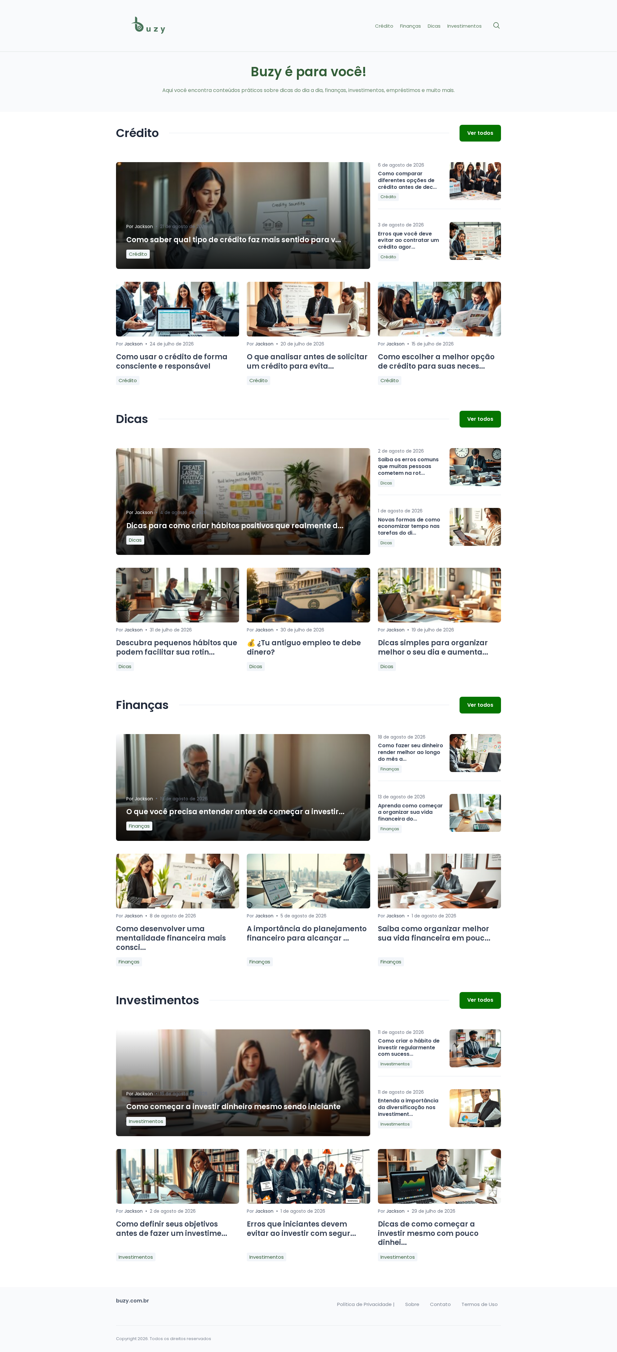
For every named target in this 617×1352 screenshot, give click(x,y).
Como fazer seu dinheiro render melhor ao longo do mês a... (410, 752)
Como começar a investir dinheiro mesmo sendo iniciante (233, 1107)
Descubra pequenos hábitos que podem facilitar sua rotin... (176, 647)
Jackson (144, 226)
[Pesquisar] (497, 26)
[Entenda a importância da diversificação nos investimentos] (475, 1108)
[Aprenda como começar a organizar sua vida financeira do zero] (475, 813)
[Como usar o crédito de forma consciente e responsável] (177, 334)
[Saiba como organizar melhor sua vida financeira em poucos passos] (439, 906)
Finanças (410, 26)
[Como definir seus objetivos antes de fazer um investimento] (177, 1202)
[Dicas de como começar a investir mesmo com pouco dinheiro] (439, 1202)
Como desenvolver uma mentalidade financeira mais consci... (171, 938)
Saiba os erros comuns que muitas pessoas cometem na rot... (408, 466)
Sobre (412, 1304)
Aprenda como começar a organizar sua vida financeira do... (410, 812)
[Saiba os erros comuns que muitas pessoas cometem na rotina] (475, 467)
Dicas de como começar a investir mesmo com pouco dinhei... (428, 1233)
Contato (440, 1304)
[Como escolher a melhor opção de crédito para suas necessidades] (439, 334)
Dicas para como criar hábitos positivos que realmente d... (235, 526)
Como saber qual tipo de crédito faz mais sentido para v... (233, 240)
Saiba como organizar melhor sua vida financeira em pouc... (434, 933)
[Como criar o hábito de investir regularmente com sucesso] (475, 1048)
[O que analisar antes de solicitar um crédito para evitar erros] (308, 334)
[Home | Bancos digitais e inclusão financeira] (161, 26)
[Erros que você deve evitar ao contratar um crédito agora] (475, 241)
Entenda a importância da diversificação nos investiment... (408, 1107)
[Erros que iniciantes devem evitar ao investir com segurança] (308, 1202)
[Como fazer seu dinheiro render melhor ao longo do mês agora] (475, 753)
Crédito (384, 26)
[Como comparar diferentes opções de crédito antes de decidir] (475, 181)
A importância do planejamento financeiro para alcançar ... (307, 933)
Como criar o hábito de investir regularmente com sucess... (409, 1047)
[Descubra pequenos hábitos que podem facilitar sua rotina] (177, 620)
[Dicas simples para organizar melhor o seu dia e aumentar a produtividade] (439, 620)
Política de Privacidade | (366, 1304)
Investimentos (464, 26)
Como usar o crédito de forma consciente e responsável (172, 361)
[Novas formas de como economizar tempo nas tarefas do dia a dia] (475, 527)
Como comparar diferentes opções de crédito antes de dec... (407, 180)
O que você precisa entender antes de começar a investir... (235, 812)
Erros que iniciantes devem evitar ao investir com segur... (301, 1228)
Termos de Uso (479, 1304)
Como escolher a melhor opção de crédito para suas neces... (436, 361)
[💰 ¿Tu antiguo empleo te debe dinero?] (308, 620)
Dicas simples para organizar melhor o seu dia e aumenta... (433, 647)
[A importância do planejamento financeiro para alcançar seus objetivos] (308, 906)
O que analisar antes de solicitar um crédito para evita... (307, 361)
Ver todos (480, 133)
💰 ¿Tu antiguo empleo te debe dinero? (304, 647)
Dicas (434, 26)
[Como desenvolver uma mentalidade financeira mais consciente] (177, 906)
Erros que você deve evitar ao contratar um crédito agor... (408, 240)
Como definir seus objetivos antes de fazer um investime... (171, 1228)
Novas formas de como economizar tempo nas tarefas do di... (409, 526)
